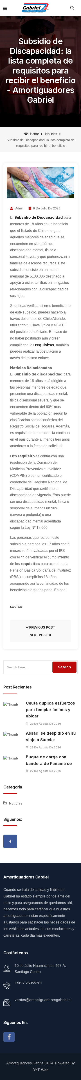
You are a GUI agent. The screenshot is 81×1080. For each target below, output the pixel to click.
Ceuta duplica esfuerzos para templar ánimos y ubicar (50, 710)
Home (34, 134)
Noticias (51, 134)
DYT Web (40, 1070)
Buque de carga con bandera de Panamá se (49, 760)
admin (19, 208)
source (16, 606)
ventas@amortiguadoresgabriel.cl (43, 999)
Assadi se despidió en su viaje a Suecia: (51, 736)
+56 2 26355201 (28, 983)
